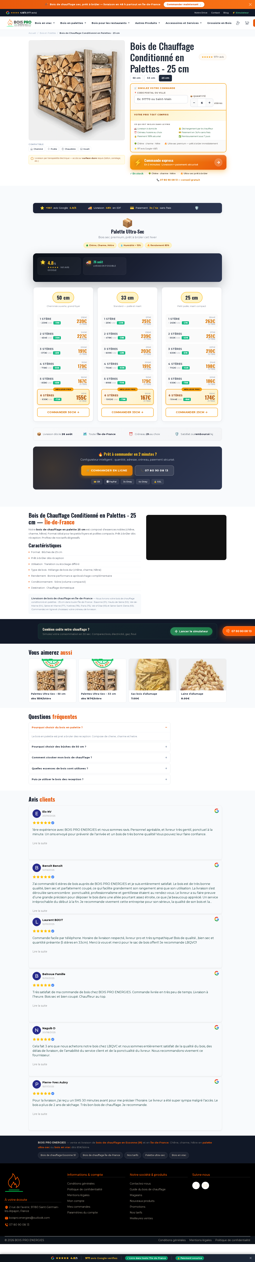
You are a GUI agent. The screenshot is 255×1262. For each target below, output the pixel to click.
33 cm (151, 78)
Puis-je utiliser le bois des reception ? (57, 779)
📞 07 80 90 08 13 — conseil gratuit (178, 179)
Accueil (32, 33)
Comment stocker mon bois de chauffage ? (62, 757)
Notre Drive (201, 12)
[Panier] (247, 23)
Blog (226, 12)
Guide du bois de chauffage (148, 1189)
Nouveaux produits (142, 1201)
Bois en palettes (71, 22)
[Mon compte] (238, 23)
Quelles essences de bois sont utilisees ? (60, 768)
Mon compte (75, 1201)
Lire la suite (39, 843)
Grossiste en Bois (219, 22)
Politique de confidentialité (84, 1189)
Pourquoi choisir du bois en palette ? (57, 727)
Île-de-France (159, 1142)
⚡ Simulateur (240, 12)
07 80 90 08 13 (19, 1224)
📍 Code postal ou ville (149, 93)
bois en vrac (63, 1147)
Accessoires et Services (182, 22)
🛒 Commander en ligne (106, 470)
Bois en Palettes (48, 33)
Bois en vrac (43, 22)
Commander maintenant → (184, 4)
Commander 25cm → (192, 412)
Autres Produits (146, 22)
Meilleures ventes (141, 1218)
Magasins (136, 1195)
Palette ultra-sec (155, 1155)
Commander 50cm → (63, 412)
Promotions (137, 1206)
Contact (215, 12)
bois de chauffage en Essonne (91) (119, 1142)
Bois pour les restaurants (109, 22)
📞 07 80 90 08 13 (154, 470)
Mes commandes (78, 1206)
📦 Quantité (198, 96)
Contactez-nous (140, 1183)
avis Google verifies (101, 1258)
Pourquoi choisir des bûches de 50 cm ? (59, 746)
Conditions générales (80, 1183)
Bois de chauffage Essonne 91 (58, 1155)
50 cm (137, 78)
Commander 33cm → (128, 412)
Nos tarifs (132, 1155)
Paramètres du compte (82, 1212)
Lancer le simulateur (193, 631)
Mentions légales (78, 1195)
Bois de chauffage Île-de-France (101, 1155)
